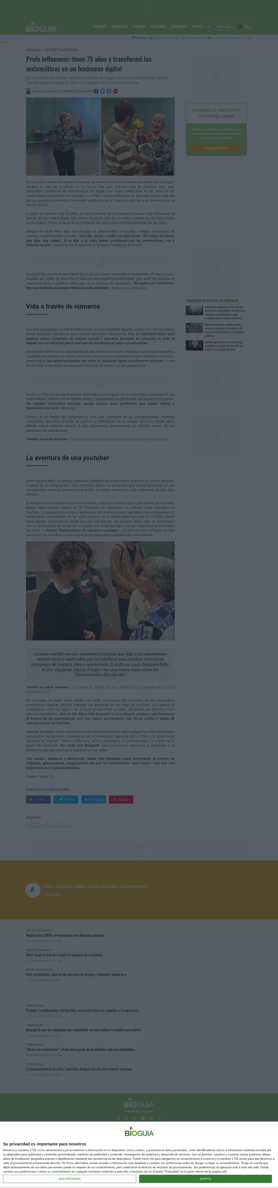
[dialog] (139, 1155)
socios (41, 1150)
